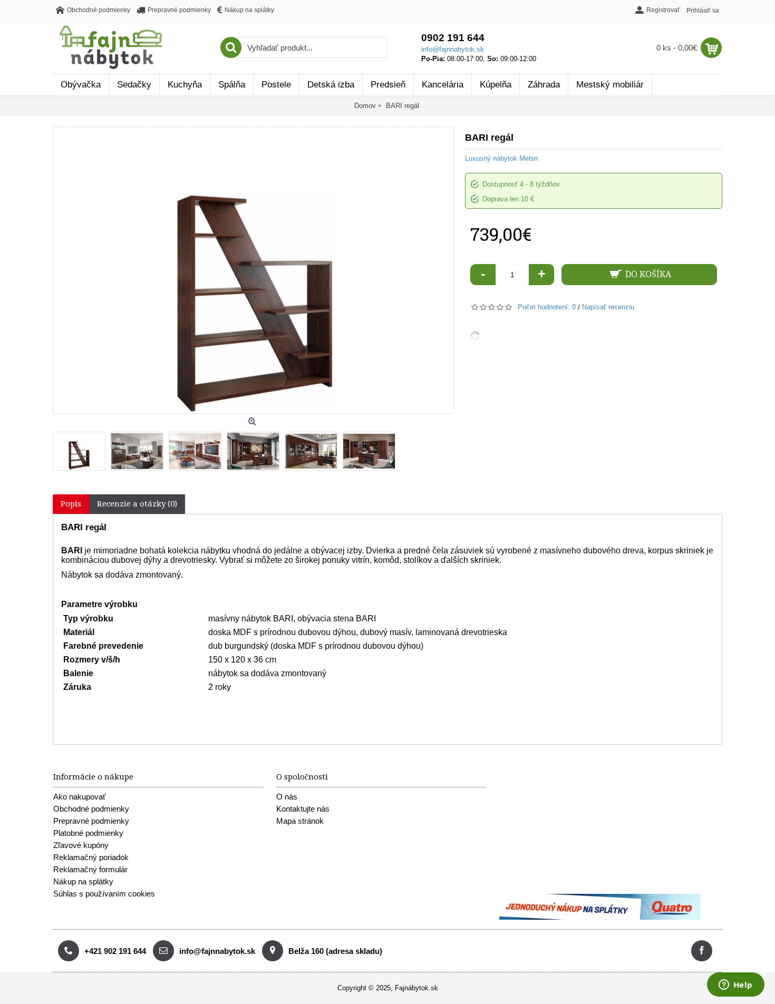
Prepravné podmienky (91, 820)
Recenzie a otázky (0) (137, 504)
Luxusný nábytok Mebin (501, 158)
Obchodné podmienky (91, 808)
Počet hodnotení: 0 (547, 307)
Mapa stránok (300, 820)
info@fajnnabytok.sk (452, 49)
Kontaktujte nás (303, 808)
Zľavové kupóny (81, 845)
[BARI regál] (82, 448)
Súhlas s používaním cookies (104, 893)
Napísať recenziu (608, 307)
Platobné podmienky (88, 832)
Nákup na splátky (83, 881)
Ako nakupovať (79, 796)
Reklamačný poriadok (91, 857)
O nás (286, 796)
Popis (71, 504)
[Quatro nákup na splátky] (599, 917)
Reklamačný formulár (90, 869)
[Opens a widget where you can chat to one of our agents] (735, 985)
